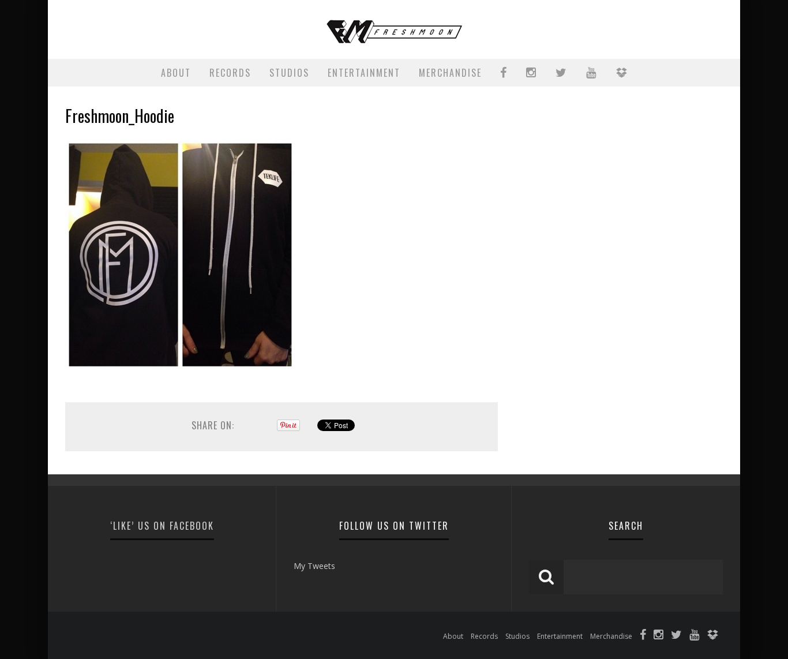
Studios (289, 73)
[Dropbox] (712, 636)
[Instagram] (658, 636)
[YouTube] (694, 636)
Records (230, 73)
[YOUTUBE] (591, 73)
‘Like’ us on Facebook (162, 526)
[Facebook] (643, 636)
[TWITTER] (561, 73)
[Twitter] (676, 636)
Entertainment (364, 73)
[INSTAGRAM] (531, 73)
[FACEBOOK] (503, 73)
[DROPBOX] (622, 73)
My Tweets (314, 565)
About (176, 73)
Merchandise (450, 73)
